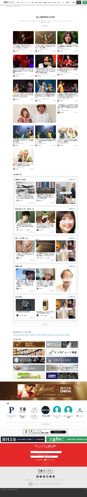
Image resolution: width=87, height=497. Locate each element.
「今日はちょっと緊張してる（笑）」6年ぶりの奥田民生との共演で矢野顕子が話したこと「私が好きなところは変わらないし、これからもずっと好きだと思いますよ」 (67, 95)
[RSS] (54, 476)
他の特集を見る (45, 324)
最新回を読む (45, 25)
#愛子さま (33, 334)
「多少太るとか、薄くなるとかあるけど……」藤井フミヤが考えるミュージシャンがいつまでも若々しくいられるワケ (23, 46)
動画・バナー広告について (46, 479)
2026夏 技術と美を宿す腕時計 (23, 311)
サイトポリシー (56, 479)
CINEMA (54, 2)
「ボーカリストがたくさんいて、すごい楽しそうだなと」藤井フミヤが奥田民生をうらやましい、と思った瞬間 (45, 46)
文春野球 (67, 2)
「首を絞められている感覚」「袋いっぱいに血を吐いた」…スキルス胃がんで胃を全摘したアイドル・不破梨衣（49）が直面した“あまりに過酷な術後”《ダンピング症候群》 (45, 284)
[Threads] (44, 476)
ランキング (22, 2)
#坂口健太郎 (21, 334)
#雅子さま (28, 334)
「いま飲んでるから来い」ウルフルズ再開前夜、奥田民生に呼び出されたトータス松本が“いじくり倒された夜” (67, 70)
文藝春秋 (45, 2)
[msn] (50, 476)
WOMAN (50, 2)
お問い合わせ (37, 479)
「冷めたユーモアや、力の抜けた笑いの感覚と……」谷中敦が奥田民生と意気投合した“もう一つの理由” (45, 140)
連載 (36, 2)
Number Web (4, 489)
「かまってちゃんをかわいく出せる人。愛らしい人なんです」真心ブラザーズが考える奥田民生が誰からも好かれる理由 (23, 95)
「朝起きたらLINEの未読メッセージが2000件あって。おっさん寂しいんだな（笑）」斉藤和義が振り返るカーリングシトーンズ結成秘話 (23, 70)
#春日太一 (62, 334)
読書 (59, 2)
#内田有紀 (39, 334)
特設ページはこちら (45, 22)
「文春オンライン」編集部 (24, 229)
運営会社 (63, 479)
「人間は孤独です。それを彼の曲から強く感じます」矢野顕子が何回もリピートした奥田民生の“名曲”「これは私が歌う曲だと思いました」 (67, 106)
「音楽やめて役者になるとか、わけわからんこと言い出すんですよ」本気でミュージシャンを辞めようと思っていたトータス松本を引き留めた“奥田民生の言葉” (45, 70)
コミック (62, 2)
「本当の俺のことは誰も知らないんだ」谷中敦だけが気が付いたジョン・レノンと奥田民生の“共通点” (23, 140)
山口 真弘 (20, 257)
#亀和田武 (44, 334)
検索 (74, 2)
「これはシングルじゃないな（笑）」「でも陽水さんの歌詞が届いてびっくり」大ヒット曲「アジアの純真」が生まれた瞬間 (23, 164)
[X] (41, 476)
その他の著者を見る (45, 424)
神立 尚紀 (20, 200)
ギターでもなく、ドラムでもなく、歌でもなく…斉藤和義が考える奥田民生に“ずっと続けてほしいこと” (67, 46)
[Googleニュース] (47, 476)
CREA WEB (10, 489)
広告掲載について (29, 479)
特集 (32, 2)
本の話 (15, 489)
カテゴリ (27, 2)
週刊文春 (40, 2)
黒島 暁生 (20, 288)
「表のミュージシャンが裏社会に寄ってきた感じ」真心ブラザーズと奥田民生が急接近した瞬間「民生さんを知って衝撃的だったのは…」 (45, 95)
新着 (18, 2)
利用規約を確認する (40, 459)
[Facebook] (37, 476)
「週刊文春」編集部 (23, 315)
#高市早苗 (15, 334)
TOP (7, 6)
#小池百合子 (50, 334)
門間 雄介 (17, 51)
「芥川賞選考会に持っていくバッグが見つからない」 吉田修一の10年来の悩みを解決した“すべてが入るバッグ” (45, 254)
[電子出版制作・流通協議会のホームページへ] (30, 484)
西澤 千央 (41, 229)
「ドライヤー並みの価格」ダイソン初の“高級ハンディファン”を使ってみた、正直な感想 (25, 254)
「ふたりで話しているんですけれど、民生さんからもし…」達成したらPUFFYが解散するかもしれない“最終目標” (67, 140)
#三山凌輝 (56, 334)
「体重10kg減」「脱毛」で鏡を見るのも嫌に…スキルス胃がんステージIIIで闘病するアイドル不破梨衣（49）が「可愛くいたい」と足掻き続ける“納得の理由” (25, 284)
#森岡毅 (67, 334)
